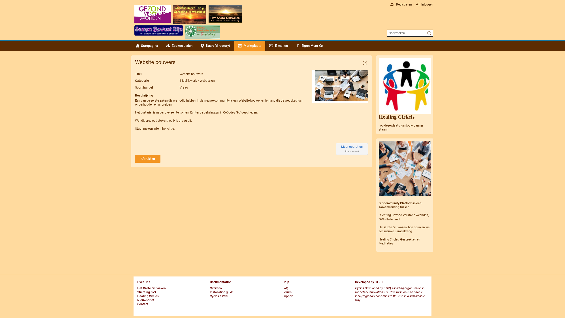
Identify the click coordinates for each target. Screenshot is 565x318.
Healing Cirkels (396, 117)
